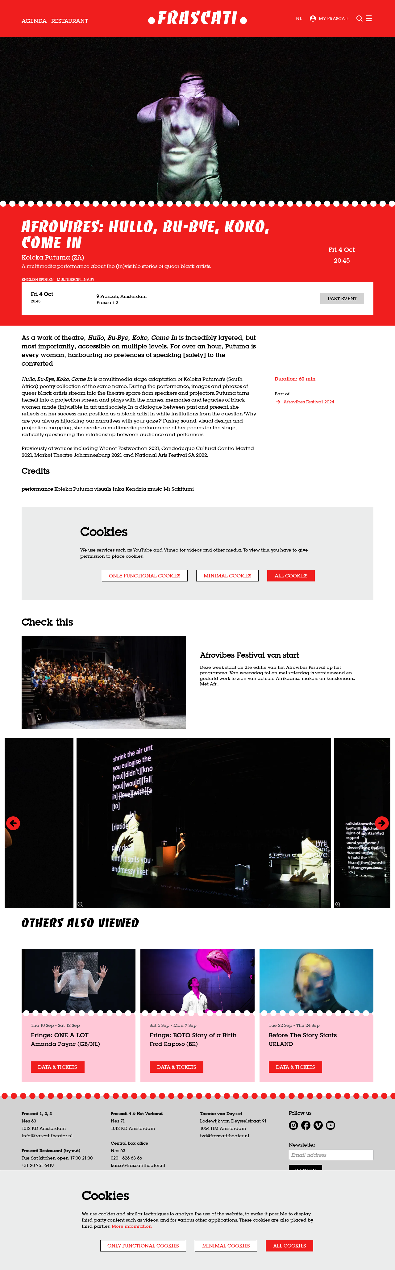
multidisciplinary (75, 279)
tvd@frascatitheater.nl (224, 1136)
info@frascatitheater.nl (47, 1136)
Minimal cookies (228, 576)
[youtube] (330, 1125)
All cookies (291, 576)
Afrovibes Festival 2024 (309, 402)
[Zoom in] (80, 904)
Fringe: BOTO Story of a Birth (193, 1035)
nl (299, 18)
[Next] (382, 823)
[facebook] (305, 1125)
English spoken (38, 279)
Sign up (305, 1170)
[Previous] (13, 823)
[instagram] (293, 1125)
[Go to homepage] (197, 18)
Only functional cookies (145, 576)
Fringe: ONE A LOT (60, 1035)
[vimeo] (318, 1125)
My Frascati (334, 18)
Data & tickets (57, 1067)
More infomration (132, 1226)
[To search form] (359, 18)
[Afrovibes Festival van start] (104, 682)
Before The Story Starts (303, 1035)
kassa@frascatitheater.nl (138, 1165)
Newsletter (302, 1145)
